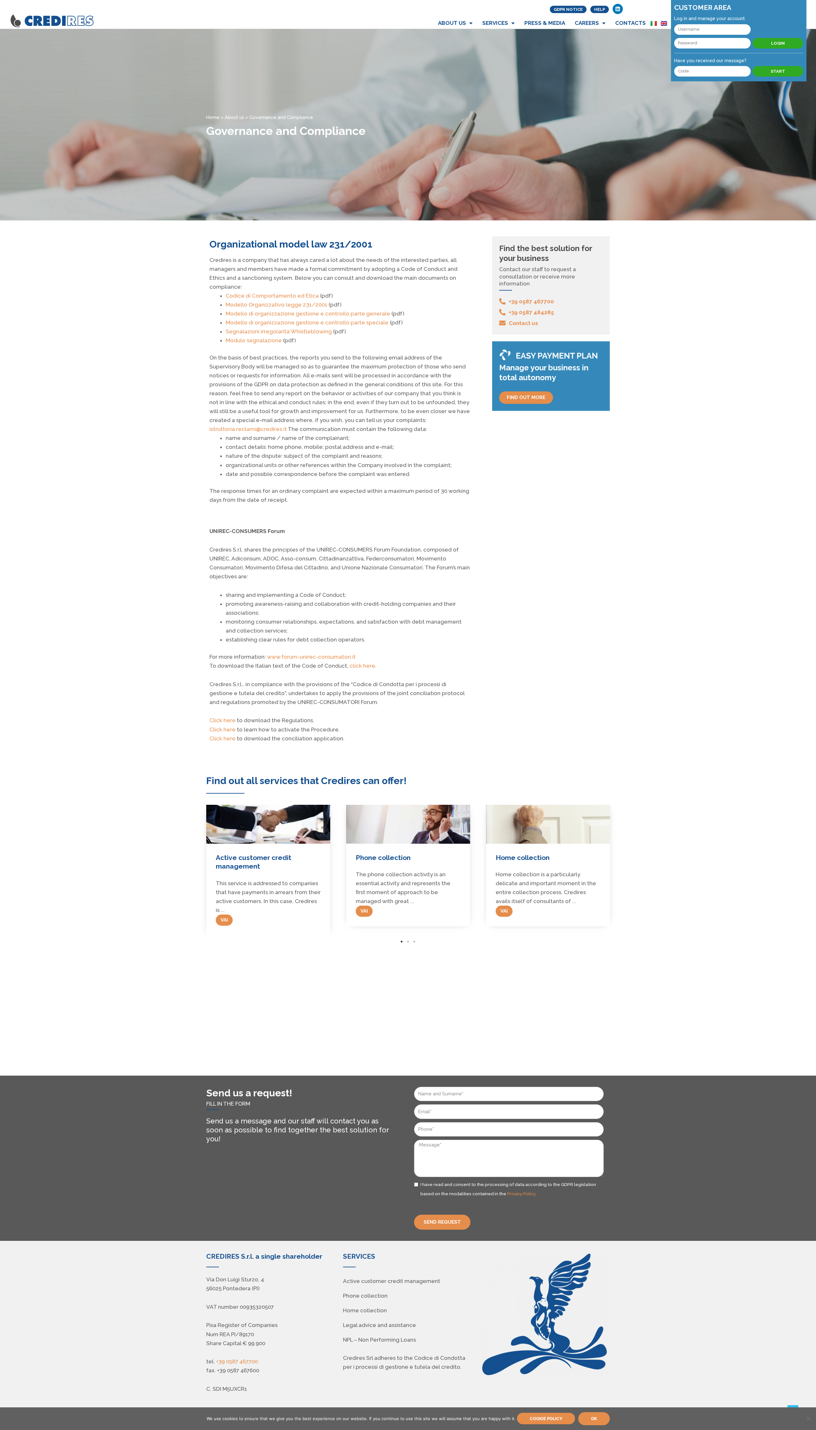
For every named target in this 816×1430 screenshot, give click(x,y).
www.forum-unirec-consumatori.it (311, 657)
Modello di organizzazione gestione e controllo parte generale (308, 313)
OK (594, 1418)
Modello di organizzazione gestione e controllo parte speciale (307, 322)
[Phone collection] (268, 824)
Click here (222, 720)
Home (213, 117)
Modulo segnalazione (254, 340)
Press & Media (544, 23)
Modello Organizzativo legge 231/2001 (276, 304)
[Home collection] (408, 824)
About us (452, 23)
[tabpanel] (268, 865)
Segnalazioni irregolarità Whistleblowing (279, 331)
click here (362, 666)
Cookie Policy (546, 1418)
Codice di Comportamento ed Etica (272, 296)
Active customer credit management (391, 1281)
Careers (587, 23)
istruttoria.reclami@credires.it (248, 429)
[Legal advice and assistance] (548, 824)
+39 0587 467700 (237, 1361)
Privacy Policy (521, 1193)
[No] (808, 1418)
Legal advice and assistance (542, 858)
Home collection (383, 858)
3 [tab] (414, 941)
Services (495, 23)
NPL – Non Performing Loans (379, 1340)
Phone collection (243, 858)
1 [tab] (401, 941)
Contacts (630, 23)
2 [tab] (408, 941)
